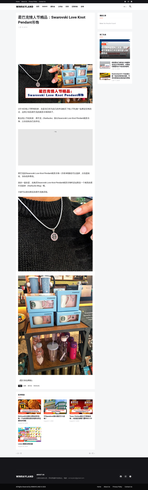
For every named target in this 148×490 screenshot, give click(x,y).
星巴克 (30, 386)
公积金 (60, 6)
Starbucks (36, 386)
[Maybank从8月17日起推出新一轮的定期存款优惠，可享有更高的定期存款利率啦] (105, 76)
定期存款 (75, 6)
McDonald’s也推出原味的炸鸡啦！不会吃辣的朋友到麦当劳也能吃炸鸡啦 (29, 418)
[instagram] (128, 1)
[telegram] (131, 1)
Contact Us (42, 1)
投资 (67, 6)
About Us (24, 1)
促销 (82, 6)
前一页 (91, 453)
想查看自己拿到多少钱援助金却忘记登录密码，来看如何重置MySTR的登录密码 (121, 64)
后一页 (19, 453)
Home (18, 1)
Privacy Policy (33, 1)
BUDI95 (44, 6)
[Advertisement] (55, 46)
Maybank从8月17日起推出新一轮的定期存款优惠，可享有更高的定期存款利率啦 (121, 76)
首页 (37, 6)
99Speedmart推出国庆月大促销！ (54, 417)
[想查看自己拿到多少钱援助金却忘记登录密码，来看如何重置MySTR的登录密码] (105, 65)
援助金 (52, 6)
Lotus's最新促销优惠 (25, 444)
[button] (125, 7)
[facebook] (125, 1)
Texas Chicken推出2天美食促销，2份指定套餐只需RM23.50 (81, 417)
